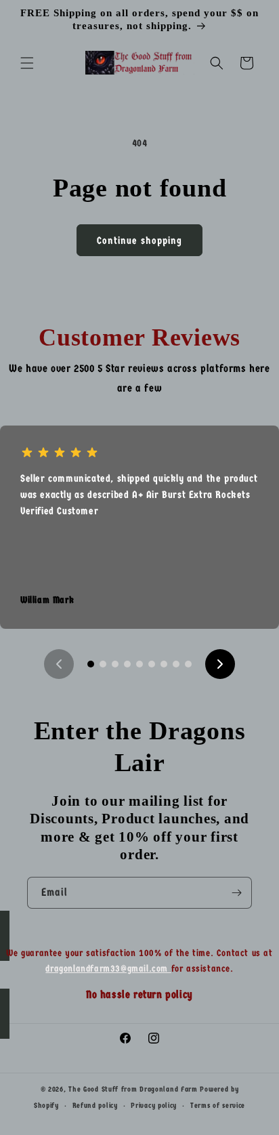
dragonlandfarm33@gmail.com (108, 968)
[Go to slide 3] (115, 664)
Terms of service (217, 1105)
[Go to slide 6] (151, 664)
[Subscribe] (236, 893)
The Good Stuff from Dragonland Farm (133, 1089)
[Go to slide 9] (188, 664)
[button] (27, 63)
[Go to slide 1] (90, 664)
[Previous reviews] (59, 664)
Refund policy (95, 1105)
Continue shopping (139, 240)
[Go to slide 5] (139, 664)
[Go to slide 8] (176, 664)
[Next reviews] (220, 664)
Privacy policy (154, 1105)
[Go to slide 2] (103, 664)
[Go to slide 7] (163, 664)
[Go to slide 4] (127, 664)
